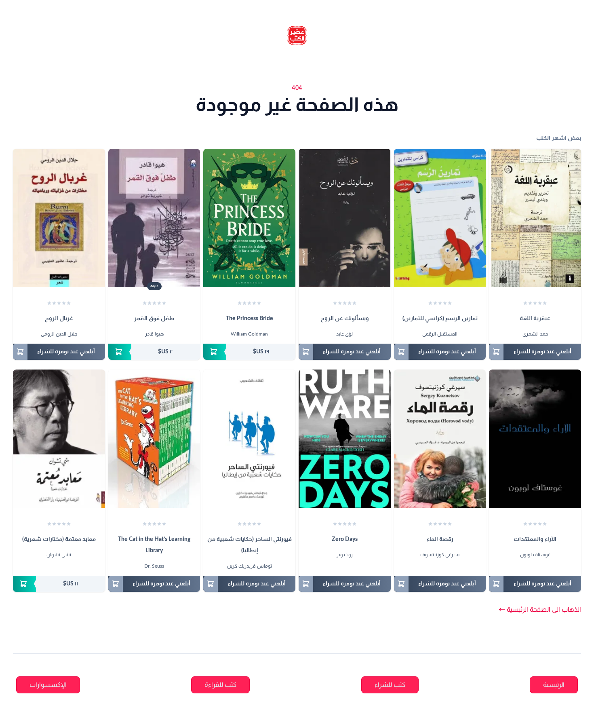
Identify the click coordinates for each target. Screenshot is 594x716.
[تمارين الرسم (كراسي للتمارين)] (440, 218)
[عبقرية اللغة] (535, 218)
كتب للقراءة (220, 685)
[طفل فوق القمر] (154, 218)
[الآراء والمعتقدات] (535, 439)
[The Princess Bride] (249, 218)
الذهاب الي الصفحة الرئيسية (540, 609)
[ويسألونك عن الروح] (345, 218)
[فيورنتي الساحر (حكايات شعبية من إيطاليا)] (249, 439)
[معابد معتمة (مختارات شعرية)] (59, 439)
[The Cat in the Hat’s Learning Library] (154, 439)
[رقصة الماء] (440, 439)
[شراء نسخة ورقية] (249, 352)
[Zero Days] (345, 439)
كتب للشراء (390, 685)
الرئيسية (554, 685)
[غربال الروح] (59, 218)
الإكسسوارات (48, 685)
